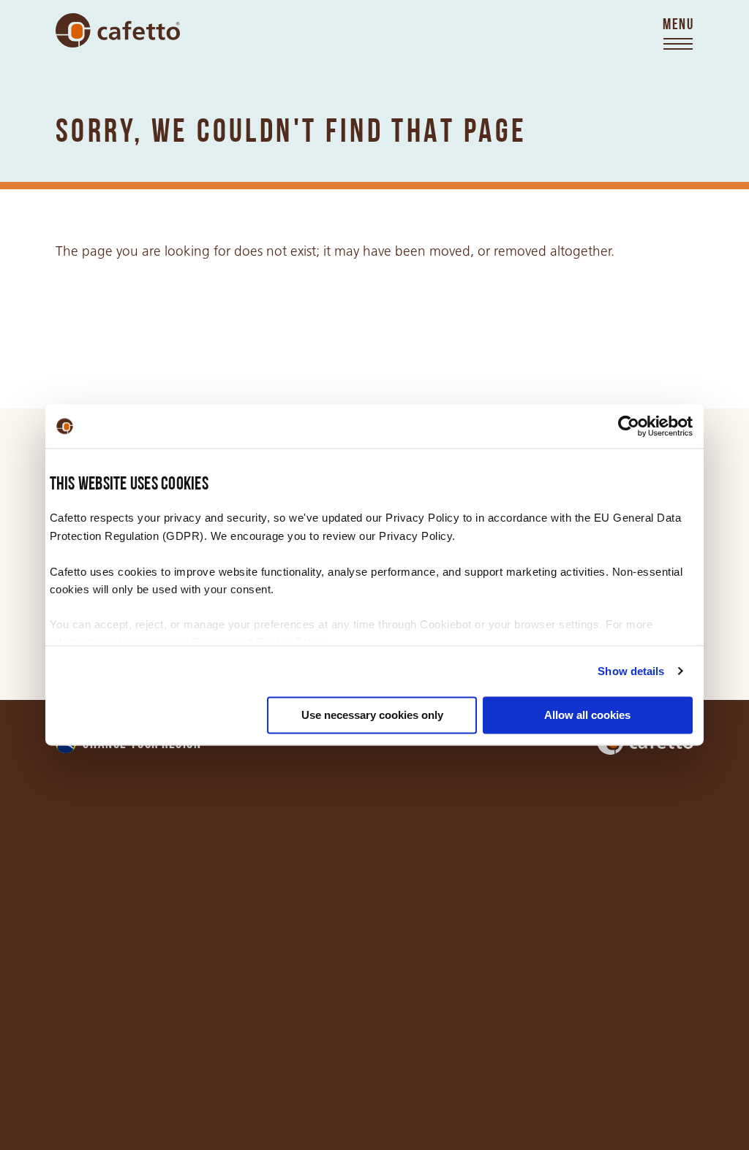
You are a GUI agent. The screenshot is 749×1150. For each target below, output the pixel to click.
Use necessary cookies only (372, 715)
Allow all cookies (587, 715)
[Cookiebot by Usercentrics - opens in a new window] (629, 426)
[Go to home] (118, 30)
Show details (631, 671)
